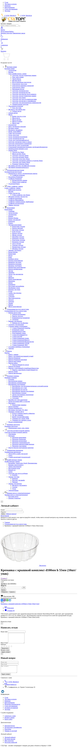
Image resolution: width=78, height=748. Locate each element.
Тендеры (7, 11)
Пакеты (7, 353)
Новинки (8, 6)
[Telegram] (10, 600)
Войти (11, 31)
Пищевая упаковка (11, 377)
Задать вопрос (6, 652)
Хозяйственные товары (12, 461)
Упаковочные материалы (13, 452)
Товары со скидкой (11, 731)
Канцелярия (8, 209)
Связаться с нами (10, 716)
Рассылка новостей (11, 742)
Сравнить (12, 592)
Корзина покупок (6, 33)
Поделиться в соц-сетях (8, 598)
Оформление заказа (18, 33)
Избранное (5, 592)
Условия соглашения (11, 708)
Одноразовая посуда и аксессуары (16, 311)
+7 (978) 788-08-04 (26, 15)
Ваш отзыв (4, 643)
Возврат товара (9, 717)
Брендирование (10, 7)
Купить (4, 590)
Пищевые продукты (11, 426)
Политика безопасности (12, 704)
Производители (10, 726)
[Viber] (4, 600)
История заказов (10, 739)
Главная (7, 522)
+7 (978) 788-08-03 (10, 15)
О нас (6, 2)
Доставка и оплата (11, 4)
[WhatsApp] (7, 600)
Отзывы (4, 578)
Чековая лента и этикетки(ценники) (16, 495)
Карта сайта (8, 719)
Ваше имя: (4, 632)
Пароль (3, 512)
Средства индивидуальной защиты (16, 432)
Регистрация (5, 31)
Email (2, 510)
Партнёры (8, 729)
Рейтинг (3, 644)
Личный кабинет (10, 737)
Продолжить (5, 648)
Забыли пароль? (11, 514)
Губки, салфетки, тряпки (13, 188)
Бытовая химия (9, 68)
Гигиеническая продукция (13, 172)
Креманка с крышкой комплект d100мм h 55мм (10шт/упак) (20, 604)
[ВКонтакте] (2, 600)
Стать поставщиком (11, 9)
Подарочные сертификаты (13, 727)
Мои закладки (9, 740)
